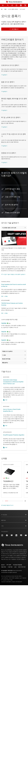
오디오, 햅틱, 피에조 (13, 9)
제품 (5, 9)
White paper (14, 389)
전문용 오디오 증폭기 (8, 153)
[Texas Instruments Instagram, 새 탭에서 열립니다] (2, 536)
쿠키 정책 (8, 564)
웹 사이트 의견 (21, 567)
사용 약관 (10, 567)
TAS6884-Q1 (11, 480)
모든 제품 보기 (15, 29)
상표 (15, 567)
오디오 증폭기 (23, 9)
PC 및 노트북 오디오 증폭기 (10, 117)
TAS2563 (3, 323)
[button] (3, 5)
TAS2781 (3, 331)
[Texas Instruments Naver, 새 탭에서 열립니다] (12, 536)
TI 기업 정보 (4, 514)
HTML (6, 296)
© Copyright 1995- (7, 570)
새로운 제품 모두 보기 (8, 505)
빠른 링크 (3, 520)
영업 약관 (3, 567)
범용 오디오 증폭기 (7, 82)
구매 (2, 526)
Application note (14, 440)
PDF (2, 296)
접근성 (3, 564)
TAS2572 (3, 340)
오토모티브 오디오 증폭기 (10, 65)
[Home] (14, 2)
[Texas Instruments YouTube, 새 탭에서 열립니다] (26, 536)
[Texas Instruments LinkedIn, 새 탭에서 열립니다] (16, 536)
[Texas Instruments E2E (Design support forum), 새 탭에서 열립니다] (21, 536)
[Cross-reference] (12, 5)
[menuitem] (8, 5)
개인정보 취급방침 (17, 564)
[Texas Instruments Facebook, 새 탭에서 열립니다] (7, 536)
